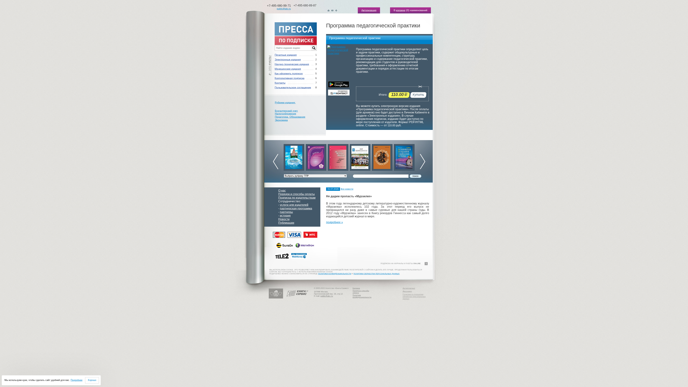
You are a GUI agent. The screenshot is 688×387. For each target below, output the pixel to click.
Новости (284, 219)
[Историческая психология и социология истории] (382, 156)
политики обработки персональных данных (376, 274)
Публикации (286, 222)
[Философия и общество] (360, 156)
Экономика (281, 120)
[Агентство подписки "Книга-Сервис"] (297, 298)
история (285, 215)
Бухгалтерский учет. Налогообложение (286, 112)
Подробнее (76, 380)
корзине (400, 10)
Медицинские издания (288, 68)
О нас (282, 190)
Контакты (280, 82)
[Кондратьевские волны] (404, 156)
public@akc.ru (284, 9)
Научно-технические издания (292, 64)
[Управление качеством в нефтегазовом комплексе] (294, 156)
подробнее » (334, 222)
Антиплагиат (409, 288)
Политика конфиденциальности (362, 296)
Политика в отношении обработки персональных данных (414, 296)
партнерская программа (296, 208)
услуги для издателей (294, 204)
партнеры (286, 212)
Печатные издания (286, 54)
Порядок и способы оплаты (296, 194)
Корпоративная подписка (289, 78)
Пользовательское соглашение (293, 87)
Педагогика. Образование (290, 116)
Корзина (356, 288)
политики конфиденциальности (334, 274)
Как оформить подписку (289, 73)
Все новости (347, 189)
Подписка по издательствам (297, 197)
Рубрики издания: (285, 102)
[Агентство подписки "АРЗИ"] (276, 298)
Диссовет (407, 291)
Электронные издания (288, 59)
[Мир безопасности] (338, 156)
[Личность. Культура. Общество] (316, 156)
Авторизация (368, 10)
